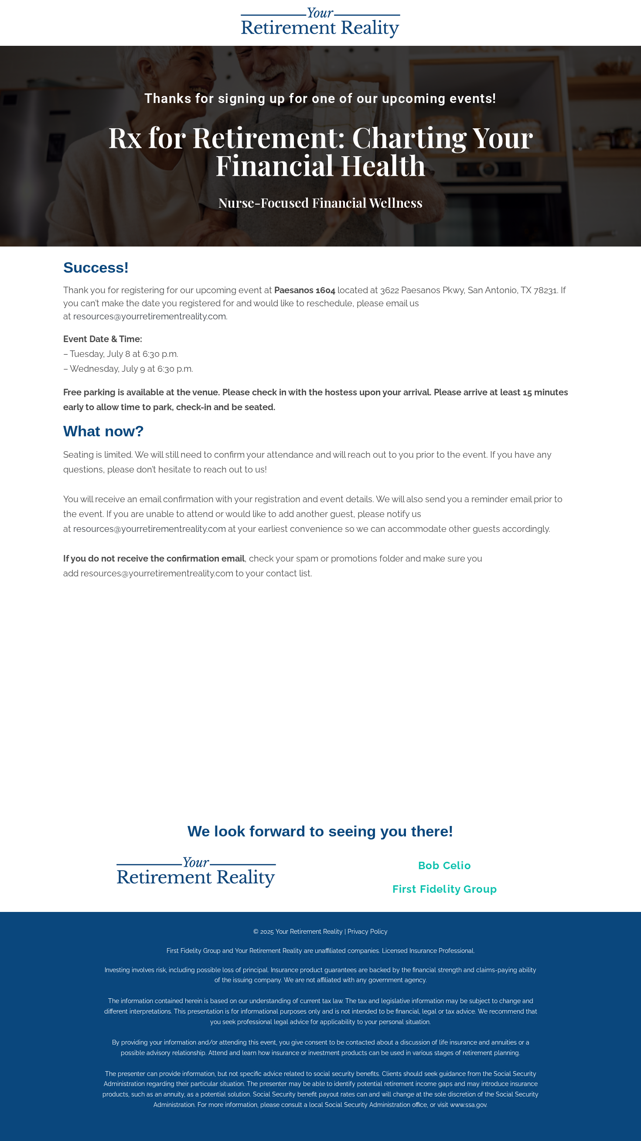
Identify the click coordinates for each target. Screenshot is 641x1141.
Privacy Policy (368, 931)
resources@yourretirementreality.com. (150, 316)
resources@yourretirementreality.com (149, 529)
